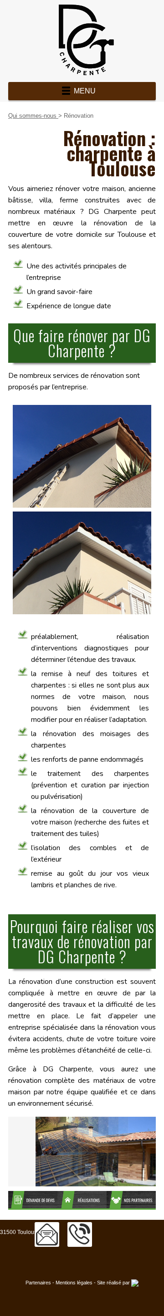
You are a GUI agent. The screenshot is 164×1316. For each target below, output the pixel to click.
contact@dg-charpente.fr (47, 1234)
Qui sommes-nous (33, 115)
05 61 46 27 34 (79, 1234)
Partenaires (38, 1282)
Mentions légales (74, 1282)
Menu (85, 91)
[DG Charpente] (82, 40)
